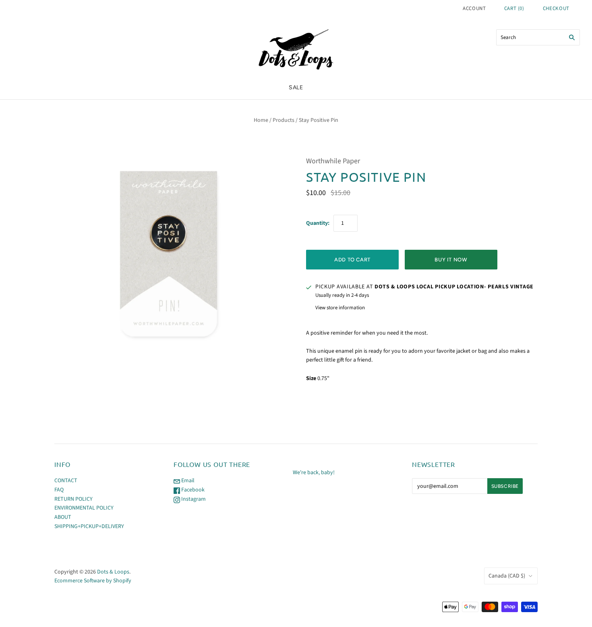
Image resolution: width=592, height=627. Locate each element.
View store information (340, 307)
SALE (296, 87)
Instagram (193, 499)
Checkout (556, 8)
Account (474, 8)
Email (187, 481)
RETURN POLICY (73, 499)
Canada (507, 576)
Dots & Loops (113, 572)
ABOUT (62, 517)
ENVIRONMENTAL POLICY (84, 508)
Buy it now (451, 260)
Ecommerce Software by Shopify (92, 581)
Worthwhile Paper (333, 161)
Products (283, 120)
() (514, 8)
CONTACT (65, 481)
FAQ (59, 490)
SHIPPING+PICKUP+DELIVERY (89, 526)
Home (261, 120)
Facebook (192, 490)
